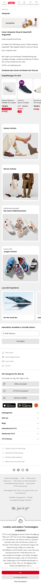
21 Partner (14, 534)
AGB (22, 478)
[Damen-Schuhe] (20, 142)
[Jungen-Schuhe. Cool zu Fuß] (20, 264)
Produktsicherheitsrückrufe (14, 483)
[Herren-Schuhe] (20, 183)
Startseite (5, 9)
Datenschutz (31, 478)
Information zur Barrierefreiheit (25, 481)
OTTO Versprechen (20, 486)
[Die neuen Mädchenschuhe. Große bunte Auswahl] (20, 223)
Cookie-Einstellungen (11, 478)
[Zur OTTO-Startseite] (11, 3)
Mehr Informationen (20, 581)
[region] (20, 553)
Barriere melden (20, 398)
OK (20, 572)
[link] (36, 405)
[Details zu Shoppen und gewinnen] (21, 83)
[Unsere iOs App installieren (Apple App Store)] (9, 405)
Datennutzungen (32, 537)
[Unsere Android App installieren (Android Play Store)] (24, 405)
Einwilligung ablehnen (20, 577)
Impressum (7, 481)
